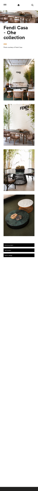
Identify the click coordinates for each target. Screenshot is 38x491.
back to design (8, 255)
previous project (9, 245)
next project (8, 250)
